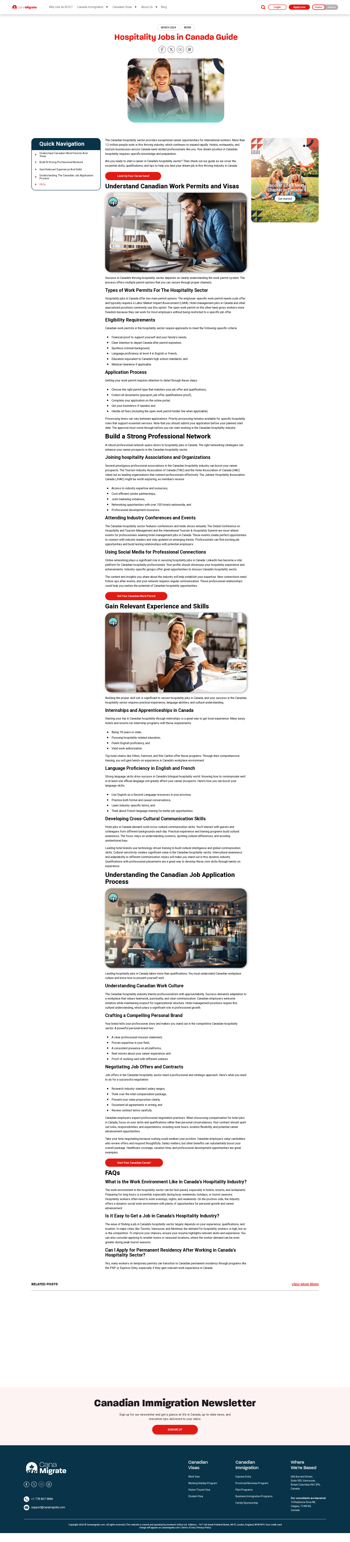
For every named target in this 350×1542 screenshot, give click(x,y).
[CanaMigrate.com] (24, 7)
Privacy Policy (204, 1527)
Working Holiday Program (202, 1483)
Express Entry (243, 1476)
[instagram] (189, 50)
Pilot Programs (244, 1489)
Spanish (332, 7)
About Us (147, 7)
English (318, 7)
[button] (66, 144)
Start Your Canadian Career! (134, 1162)
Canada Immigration (90, 7)
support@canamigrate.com (48, 1507)
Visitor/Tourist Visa (199, 1489)
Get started (285, 198)
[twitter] (171, 50)
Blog (164, 7)
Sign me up (175, 1429)
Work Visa (194, 1476)
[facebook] (162, 50)
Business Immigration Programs (254, 1496)
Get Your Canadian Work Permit (136, 596)
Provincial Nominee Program (252, 1483)
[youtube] (180, 50)
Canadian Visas (122, 7)
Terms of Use (188, 1527)
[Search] (263, 7)
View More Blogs (305, 1284)
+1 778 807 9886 (42, 1499)
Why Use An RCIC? (61, 7)
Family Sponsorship (247, 1502)
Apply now (299, 7)
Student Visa (195, 1496)
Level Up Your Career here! (133, 176)
